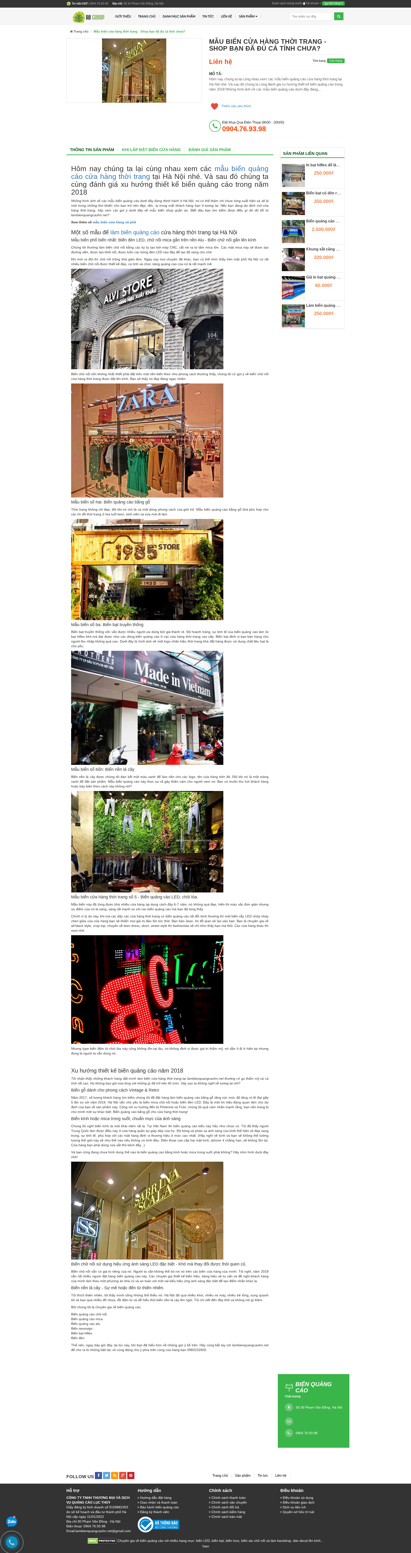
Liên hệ (226, 16)
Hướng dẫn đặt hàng (155, 1498)
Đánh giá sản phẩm (210, 150)
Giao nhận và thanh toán (158, 1502)
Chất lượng (292, 1396)
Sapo (205, 1546)
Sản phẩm (246, 16)
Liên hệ (280, 1475)
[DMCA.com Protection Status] (102, 1541)
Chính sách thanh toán (228, 1498)
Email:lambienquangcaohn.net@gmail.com (98, 1531)
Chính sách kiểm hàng (228, 1512)
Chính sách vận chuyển (229, 1502)
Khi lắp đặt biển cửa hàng (151, 150)
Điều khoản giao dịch (298, 1502)
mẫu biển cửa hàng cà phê (114, 222)
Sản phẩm (243, 1475)
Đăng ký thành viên (154, 1512)
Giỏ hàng (335, 3)
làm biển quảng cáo (134, 232)
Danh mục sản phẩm (179, 16)
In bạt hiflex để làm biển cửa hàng (336, 165)
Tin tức (263, 1475)
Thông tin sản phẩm (92, 150)
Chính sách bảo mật (226, 1517)
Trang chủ (220, 1475)
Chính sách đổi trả (225, 1507)
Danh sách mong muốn (287, 3)
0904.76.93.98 (307, 1433)
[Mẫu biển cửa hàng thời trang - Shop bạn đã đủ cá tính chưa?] (134, 70)
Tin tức (208, 16)
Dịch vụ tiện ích (294, 1507)
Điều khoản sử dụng (298, 1498)
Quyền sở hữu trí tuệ (298, 1512)
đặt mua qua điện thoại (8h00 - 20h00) (253, 126)
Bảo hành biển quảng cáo (159, 1507)
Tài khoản (312, 3)
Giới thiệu (123, 16)
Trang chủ (147, 16)
